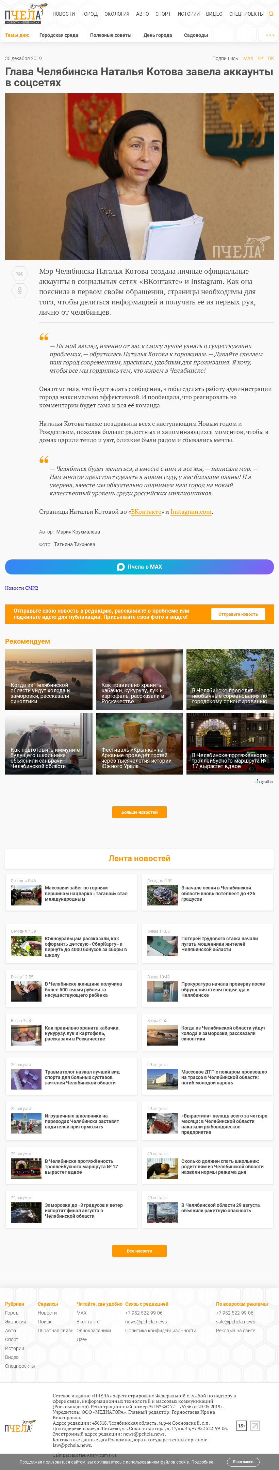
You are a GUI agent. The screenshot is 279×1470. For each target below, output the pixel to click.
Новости (64, 14)
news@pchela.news (146, 1321)
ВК (261, 58)
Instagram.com (191, 511)
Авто (142, 14)
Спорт (163, 14)
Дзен (82, 1339)
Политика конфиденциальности (160, 1330)
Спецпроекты (246, 14)
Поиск (44, 1321)
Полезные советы (111, 35)
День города (158, 35)
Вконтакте (88, 1321)
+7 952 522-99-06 (144, 1313)
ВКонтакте (146, 511)
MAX (248, 58)
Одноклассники (94, 1330)
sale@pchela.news (235, 1321)
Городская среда (58, 35)
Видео (214, 14)
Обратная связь (55, 1330)
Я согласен (243, 1461)
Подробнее (202, 1462)
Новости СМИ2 (21, 588)
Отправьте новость (238, 614)
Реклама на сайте (235, 1330)
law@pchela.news (72, 1445)
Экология (116, 14)
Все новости (139, 1251)
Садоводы (196, 35)
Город (90, 14)
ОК (271, 58)
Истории (189, 14)
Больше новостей (139, 812)
